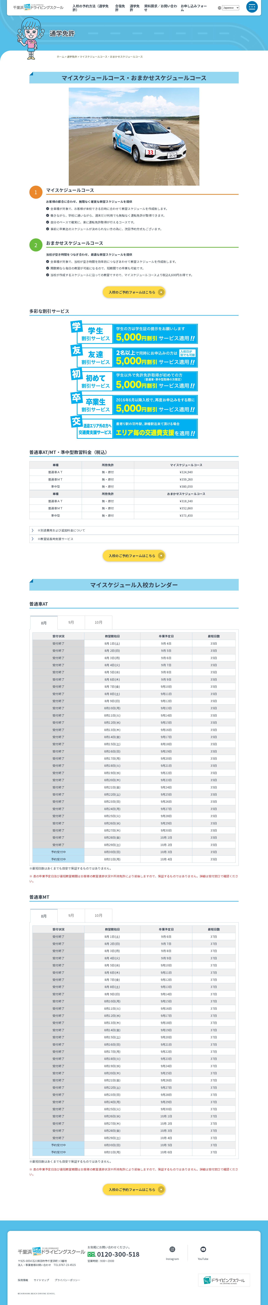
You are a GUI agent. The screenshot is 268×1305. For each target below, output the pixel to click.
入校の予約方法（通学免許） (91, 7)
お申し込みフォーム (194, 7)
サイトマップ (41, 1280)
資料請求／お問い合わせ (160, 7)
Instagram (172, 1258)
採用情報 (23, 1280)
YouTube (203, 1258)
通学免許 (135, 7)
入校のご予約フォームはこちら (132, 292)
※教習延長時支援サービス (55, 539)
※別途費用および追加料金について (61, 530)
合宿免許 (120, 7)
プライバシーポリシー (67, 1280)
